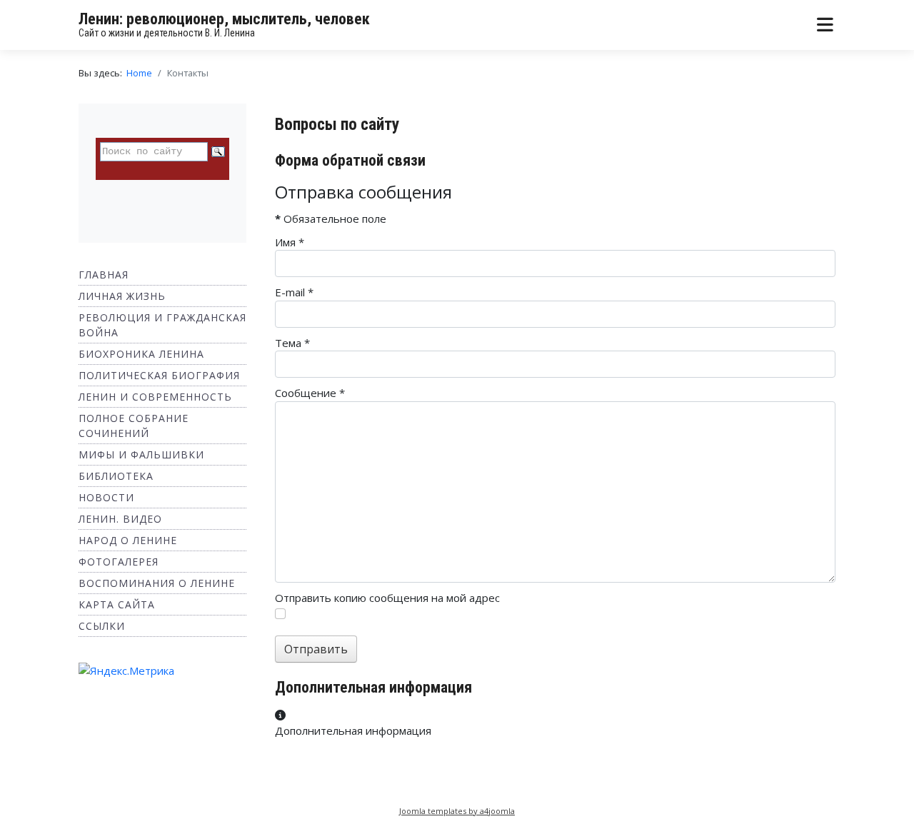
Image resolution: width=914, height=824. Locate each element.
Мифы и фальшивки (141, 454)
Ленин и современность (155, 396)
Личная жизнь (122, 296)
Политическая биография (159, 375)
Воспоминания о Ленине (157, 583)
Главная (104, 274)
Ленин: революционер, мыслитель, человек (224, 19)
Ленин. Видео (120, 519)
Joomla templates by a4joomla (457, 810)
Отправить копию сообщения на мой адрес (387, 598)
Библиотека (116, 476)
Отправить (316, 649)
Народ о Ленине (128, 540)
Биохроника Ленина (141, 354)
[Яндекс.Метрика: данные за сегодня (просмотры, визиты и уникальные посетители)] (126, 671)
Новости (106, 497)
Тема (292, 343)
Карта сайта (117, 604)
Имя (289, 242)
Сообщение (310, 393)
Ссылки (102, 626)
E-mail (294, 292)
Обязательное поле (330, 218)
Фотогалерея (119, 561)
